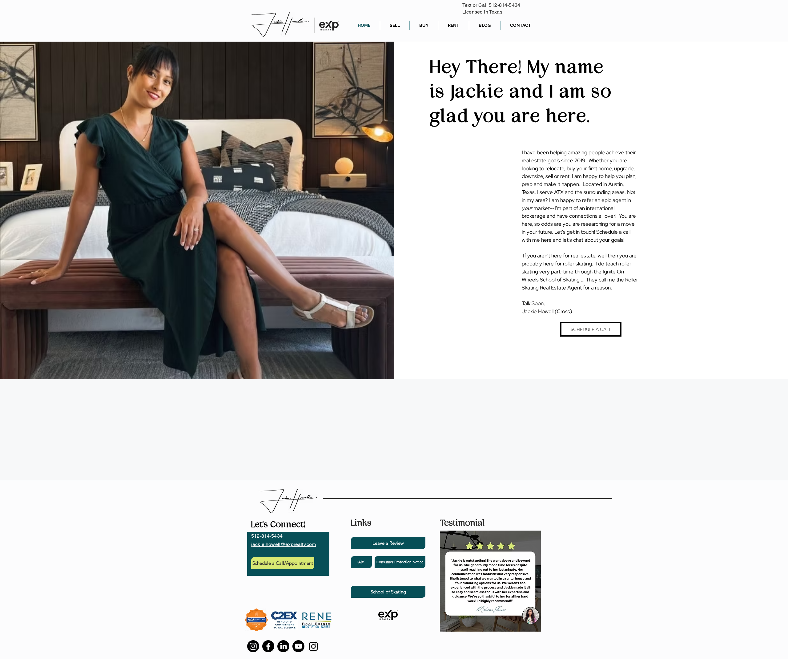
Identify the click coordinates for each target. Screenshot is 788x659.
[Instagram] (253, 646)
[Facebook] (268, 646)
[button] (400, 562)
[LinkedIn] (283, 646)
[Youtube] (298, 646)
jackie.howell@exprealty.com (283, 544)
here (546, 240)
